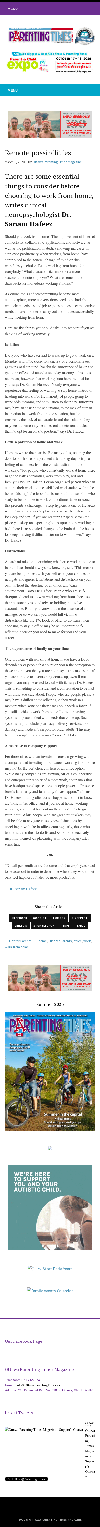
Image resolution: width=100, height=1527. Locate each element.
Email (81, 925)
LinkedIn (21, 925)
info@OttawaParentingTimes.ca (38, 1385)
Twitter (59, 918)
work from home (17, 947)
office (78, 941)
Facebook (19, 918)
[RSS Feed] (67, 8)
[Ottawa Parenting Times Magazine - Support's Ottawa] (44, 1426)
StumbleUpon (44, 925)
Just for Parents (20, 941)
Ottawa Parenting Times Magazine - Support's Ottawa (90, 1451)
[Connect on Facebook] (81, 8)
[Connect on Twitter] (74, 8)
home (43, 941)
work (87, 941)
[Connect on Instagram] (89, 8)
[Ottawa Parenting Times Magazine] (50, 35)
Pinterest (80, 918)
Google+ (40, 918)
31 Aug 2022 (89, 1424)
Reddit (66, 925)
